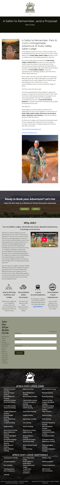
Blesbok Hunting (47, 393)
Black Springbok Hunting (9, 393)
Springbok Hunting (48, 436)
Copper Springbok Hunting (48, 403)
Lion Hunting (27, 423)
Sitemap (6, 474)
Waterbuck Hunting (48, 441)
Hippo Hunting (46, 411)
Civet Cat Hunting (9, 402)
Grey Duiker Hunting (29, 411)
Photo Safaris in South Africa (28, 462)
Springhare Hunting (10, 439)
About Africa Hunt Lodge (29, 466)
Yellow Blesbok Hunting (9, 450)
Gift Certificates (47, 471)
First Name (18, 333)
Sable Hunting (27, 432)
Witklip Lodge (46, 458)
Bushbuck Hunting (10, 400)
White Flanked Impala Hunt (30, 446)
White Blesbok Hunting (8, 446)
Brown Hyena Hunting (30, 396)
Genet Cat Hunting (10, 408)
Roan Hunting (46, 430)
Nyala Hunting (8, 426)
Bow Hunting (8, 465)
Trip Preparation (9, 469)
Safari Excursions (47, 461)
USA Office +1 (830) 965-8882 (20, 481)
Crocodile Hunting (9, 406)
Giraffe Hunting (28, 408)
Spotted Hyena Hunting (28, 436)
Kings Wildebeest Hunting (9, 420)
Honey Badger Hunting (8, 416)
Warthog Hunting (28, 441)
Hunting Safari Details (11, 458)
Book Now (25, 209)
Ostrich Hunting (28, 426)
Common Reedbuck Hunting (29, 403)
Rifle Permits (46, 469)
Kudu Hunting (46, 419)
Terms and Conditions (26, 472)
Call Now (35, 209)
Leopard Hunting (9, 423)
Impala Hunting (28, 415)
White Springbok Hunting (47, 446)
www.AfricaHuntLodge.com (31, 129)
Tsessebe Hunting (48, 439)
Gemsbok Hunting (48, 406)
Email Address (19, 346)
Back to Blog (30, 25)
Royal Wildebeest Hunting (9, 433)
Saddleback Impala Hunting (48, 433)
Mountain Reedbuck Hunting (48, 423)
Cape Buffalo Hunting (30, 400)
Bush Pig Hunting (47, 396)
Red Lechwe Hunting (10, 430)
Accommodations (9, 461)
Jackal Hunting (47, 415)
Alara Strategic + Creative (17, 483)
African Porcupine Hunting (9, 390)
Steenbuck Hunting (29, 439)
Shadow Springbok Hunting (10, 436)
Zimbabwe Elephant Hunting (48, 450)
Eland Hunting (27, 406)
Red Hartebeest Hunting (47, 427)
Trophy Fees (27, 469)
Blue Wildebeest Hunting (9, 397)
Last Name (18, 339)
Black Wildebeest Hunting (28, 393)
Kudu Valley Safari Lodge (28, 458)
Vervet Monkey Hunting (9, 442)
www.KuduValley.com (29, 133)
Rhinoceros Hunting (29, 430)
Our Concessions (9, 471)
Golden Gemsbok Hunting (47, 408)
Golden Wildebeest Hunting (10, 412)
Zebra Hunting (27, 449)
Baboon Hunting (28, 389)
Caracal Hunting (47, 400)
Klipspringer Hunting (29, 419)
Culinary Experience (48, 465)
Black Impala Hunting (49, 389)
